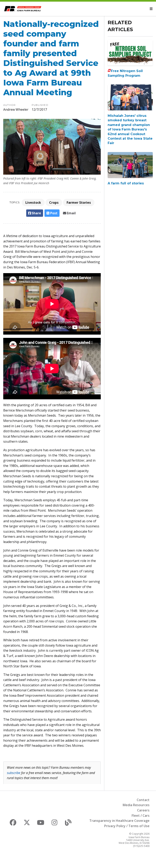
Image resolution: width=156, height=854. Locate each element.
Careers (143, 810)
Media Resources (136, 805)
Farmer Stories (79, 202)
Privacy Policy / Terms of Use (127, 826)
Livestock (33, 202)
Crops (53, 202)
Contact (143, 800)
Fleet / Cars (141, 815)
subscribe (13, 773)
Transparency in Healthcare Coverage (119, 820)
